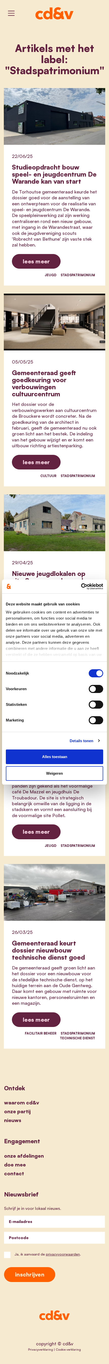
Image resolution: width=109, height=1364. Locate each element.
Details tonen (81, 741)
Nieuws (12, 1120)
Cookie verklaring (68, 1349)
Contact (14, 1173)
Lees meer (36, 261)
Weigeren (54, 773)
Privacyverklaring (40, 1349)
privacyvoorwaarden (63, 1254)
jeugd (51, 275)
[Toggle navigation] (11, 13)
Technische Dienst (77, 1038)
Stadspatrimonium (78, 275)
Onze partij (17, 1111)
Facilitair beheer (41, 1033)
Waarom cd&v (21, 1102)
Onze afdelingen (24, 1156)
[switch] (96, 689)
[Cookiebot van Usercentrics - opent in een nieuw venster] (81, 586)
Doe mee (15, 1164)
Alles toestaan (54, 757)
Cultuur (48, 476)
